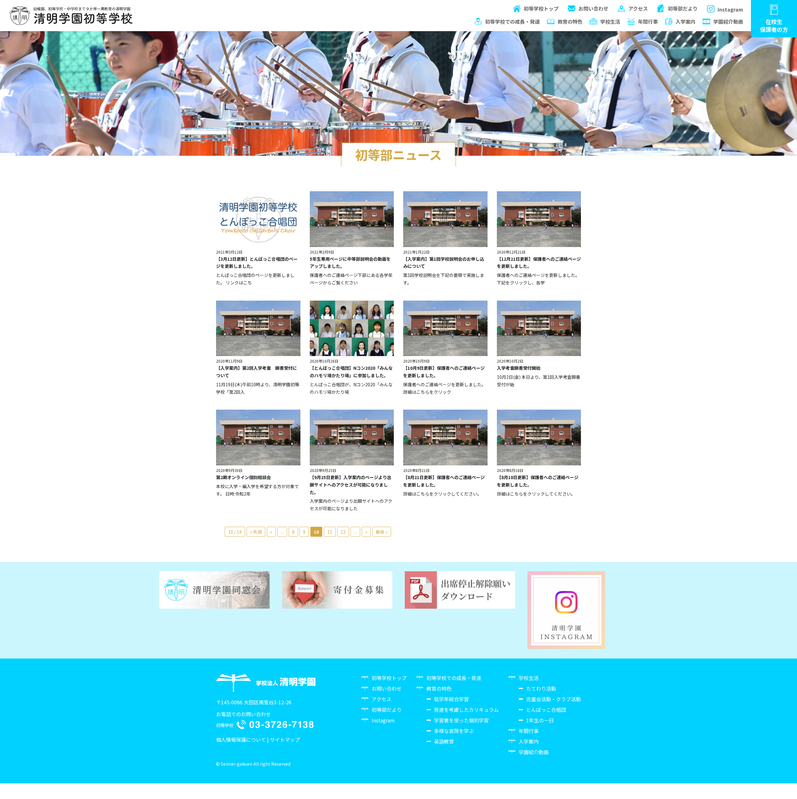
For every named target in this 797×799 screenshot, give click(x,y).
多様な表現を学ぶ (454, 731)
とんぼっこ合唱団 (546, 709)
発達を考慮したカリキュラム (466, 709)
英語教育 (444, 741)
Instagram (730, 9)
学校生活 (610, 21)
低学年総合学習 (451, 699)
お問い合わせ (593, 8)
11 (329, 532)
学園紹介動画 (728, 21)
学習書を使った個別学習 (461, 720)
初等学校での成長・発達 (512, 21)
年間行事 (648, 21)
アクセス (638, 8)
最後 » (382, 532)
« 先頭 (256, 532)
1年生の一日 (540, 720)
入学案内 (686, 21)
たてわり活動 (541, 688)
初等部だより (683, 8)
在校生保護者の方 (774, 25)
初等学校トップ (541, 8)
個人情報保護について (241, 739)
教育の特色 (570, 21)
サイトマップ (285, 739)
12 (343, 532)
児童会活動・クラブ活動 (553, 699)
